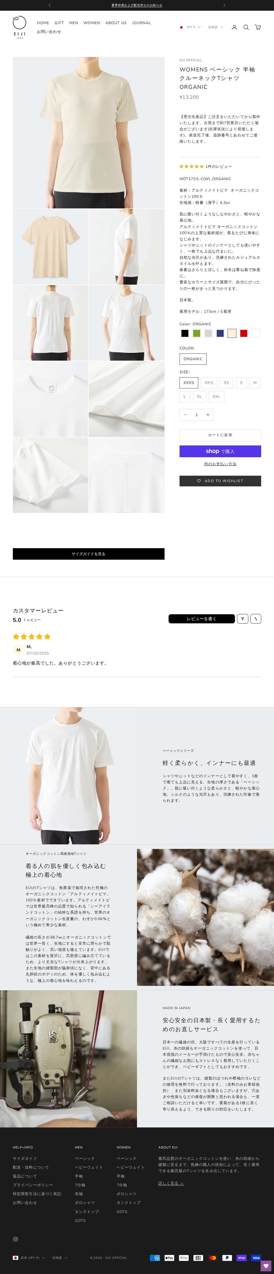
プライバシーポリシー (33, 1185)
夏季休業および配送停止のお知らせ (137, 5)
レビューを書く (202, 619)
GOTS (80, 1220)
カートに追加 (220, 435)
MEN (73, 22)
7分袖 (80, 1185)
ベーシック (85, 1158)
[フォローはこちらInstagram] (15, 1239)
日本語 (213, 27)
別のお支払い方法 (220, 464)
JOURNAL (141, 22)
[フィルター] (242, 619)
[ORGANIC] (232, 334)
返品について (25, 1176)
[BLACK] (185, 334)
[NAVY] (220, 334)
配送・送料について (31, 1167)
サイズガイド (25, 1158)
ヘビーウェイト (89, 1167)
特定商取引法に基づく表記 (37, 1193)
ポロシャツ (85, 1202)
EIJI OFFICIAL (191, 60)
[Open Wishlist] (266, 1266)
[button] (193, 166)
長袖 (79, 1193)
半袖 (79, 1176)
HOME (43, 22)
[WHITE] (255, 334)
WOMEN (91, 22)
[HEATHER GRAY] (208, 334)
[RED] (243, 334)
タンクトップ (87, 1211)
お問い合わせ (49, 31)
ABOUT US (116, 22)
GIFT (59, 22)
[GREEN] (196, 334)
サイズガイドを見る (88, 553)
